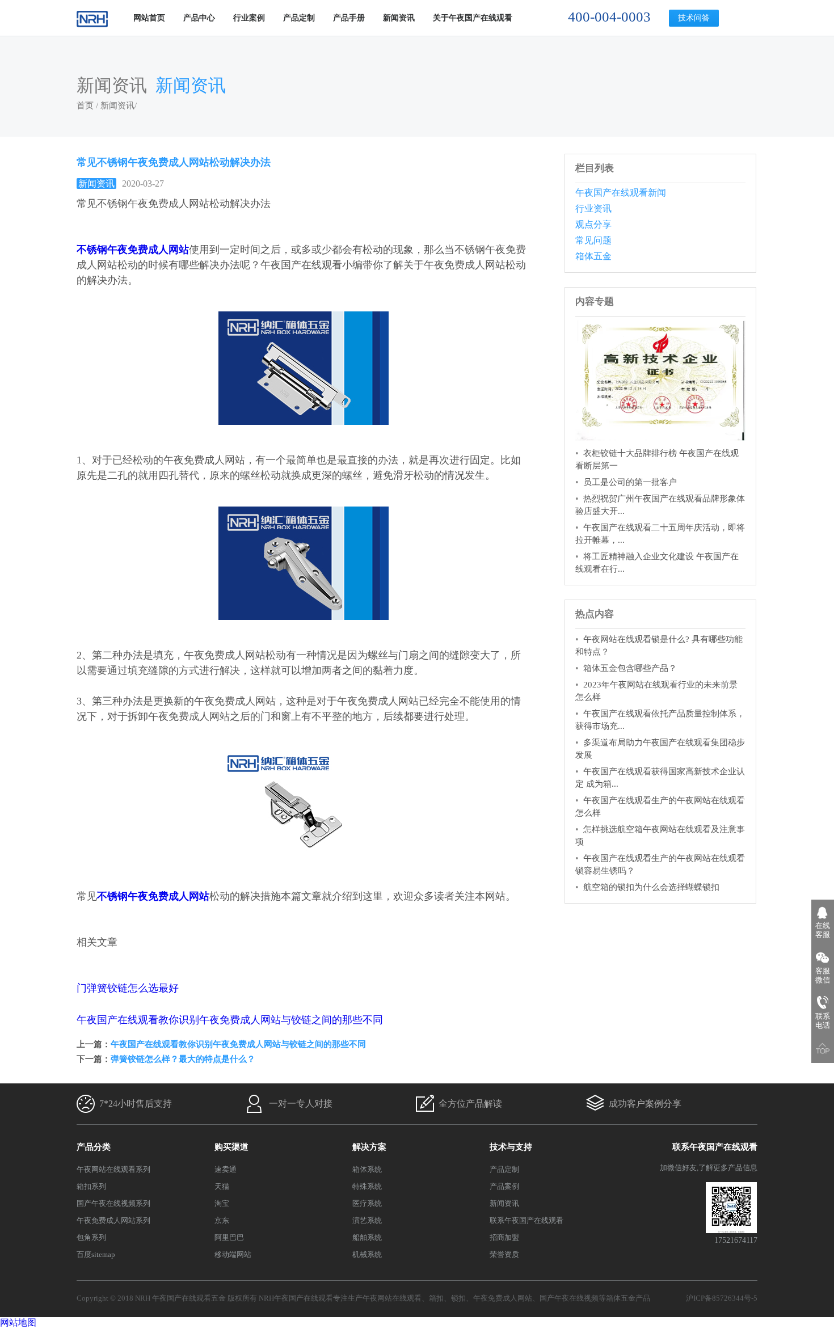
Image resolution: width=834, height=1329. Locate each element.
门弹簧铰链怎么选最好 (128, 988)
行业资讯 (593, 208)
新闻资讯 (399, 18)
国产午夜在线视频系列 (113, 1203)
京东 (221, 1220)
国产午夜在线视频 (569, 1298)
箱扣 (436, 1298)
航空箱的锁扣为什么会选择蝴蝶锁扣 (651, 887)
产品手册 (349, 18)
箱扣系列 (91, 1186)
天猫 (221, 1186)
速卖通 (225, 1169)
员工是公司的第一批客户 (630, 482)
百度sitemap (96, 1254)
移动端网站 (232, 1254)
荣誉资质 (504, 1254)
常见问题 (593, 240)
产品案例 (504, 1186)
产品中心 (199, 18)
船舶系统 (367, 1237)
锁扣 (458, 1298)
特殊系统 (367, 1186)
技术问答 (694, 18)
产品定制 (299, 18)
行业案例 (249, 18)
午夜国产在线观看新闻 (620, 192)
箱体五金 (593, 256)
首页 (85, 105)
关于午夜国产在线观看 (472, 18)
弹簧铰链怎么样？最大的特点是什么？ (183, 1059)
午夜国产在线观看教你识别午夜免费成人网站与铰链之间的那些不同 (230, 1020)
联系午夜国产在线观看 (526, 1220)
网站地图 (18, 1322)
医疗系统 (367, 1203)
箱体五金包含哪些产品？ (630, 668)
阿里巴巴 (229, 1237)
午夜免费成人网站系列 (113, 1220)
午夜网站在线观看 (392, 1298)
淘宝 (221, 1203)
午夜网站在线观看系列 (113, 1169)
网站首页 (149, 18)
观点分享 (593, 224)
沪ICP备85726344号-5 (721, 1298)
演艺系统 (367, 1220)
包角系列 (91, 1237)
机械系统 (367, 1254)
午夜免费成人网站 (502, 1298)
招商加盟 (504, 1237)
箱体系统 (367, 1169)
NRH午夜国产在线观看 (296, 1298)
